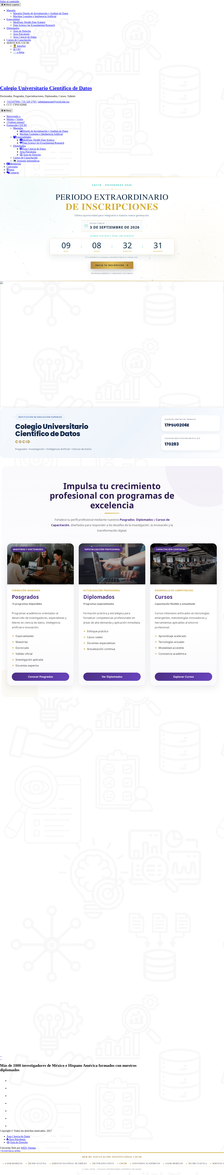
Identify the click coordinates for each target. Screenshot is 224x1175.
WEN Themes (28, 1147)
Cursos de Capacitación (19, 40)
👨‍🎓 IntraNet (19, 46)
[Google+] (11, 1088)
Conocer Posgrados (40, 677)
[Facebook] (11, 1080)
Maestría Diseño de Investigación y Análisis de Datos (40, 13)
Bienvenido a (13, 116)
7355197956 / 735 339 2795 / (22, 101)
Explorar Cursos (183, 677)
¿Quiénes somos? (16, 122)
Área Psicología (17, 1139)
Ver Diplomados (112, 677)
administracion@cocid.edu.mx (54, 101)
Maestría (11, 10)
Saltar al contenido (9, 1)
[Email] (11, 1118)
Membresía (15, 163)
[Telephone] (11, 1110)
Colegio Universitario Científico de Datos (46, 88)
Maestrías (18, 128)
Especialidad (13, 19)
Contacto (14, 172)
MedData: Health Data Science (29, 22)
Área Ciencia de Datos (25, 37)
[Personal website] (11, 1125)
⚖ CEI (16, 49)
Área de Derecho (22, 31)
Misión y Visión (15, 119)
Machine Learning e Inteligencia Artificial (34, 16)
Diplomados (13, 28)
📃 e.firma (18, 52)
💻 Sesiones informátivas (26, 160)
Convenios (12, 166)
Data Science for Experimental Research (34, 25)
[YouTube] (11, 1095)
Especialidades (23, 137)
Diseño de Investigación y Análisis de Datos (45, 131)
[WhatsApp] (11, 1103)
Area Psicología (21, 34)
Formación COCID (17, 125)
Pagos (11, 169)
